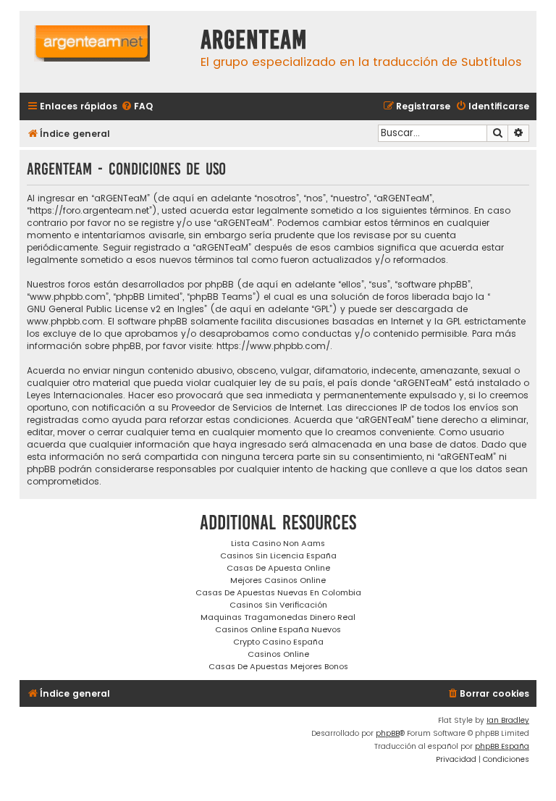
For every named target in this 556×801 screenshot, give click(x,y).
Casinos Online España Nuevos (278, 629)
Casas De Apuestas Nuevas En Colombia (278, 592)
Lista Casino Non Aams (278, 543)
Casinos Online (278, 654)
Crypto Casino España (278, 641)
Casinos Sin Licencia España (278, 555)
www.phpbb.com (65, 321)
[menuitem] (137, 107)
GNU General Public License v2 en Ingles (115, 309)
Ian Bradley (507, 720)
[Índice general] (106, 51)
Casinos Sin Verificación (278, 605)
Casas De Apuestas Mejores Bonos (278, 666)
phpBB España (502, 746)
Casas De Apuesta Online (278, 568)
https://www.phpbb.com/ (273, 346)
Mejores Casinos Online (278, 580)
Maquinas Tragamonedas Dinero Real (278, 617)
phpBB (388, 733)
